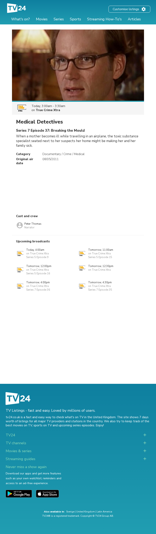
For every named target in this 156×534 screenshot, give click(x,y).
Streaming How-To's (104, 19)
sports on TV (43, 425)
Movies (42, 19)
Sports (75, 19)
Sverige (70, 511)
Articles (134, 19)
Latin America (104, 511)
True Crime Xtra (48, 110)
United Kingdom (85, 511)
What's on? (20, 19)
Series (59, 19)
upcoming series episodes (76, 425)
